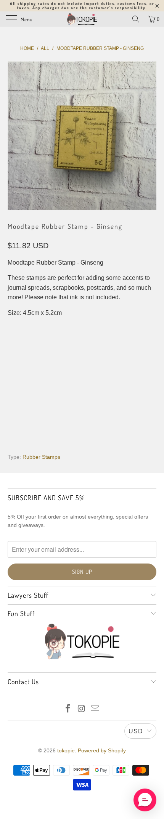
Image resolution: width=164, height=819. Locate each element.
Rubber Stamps (41, 457)
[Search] (136, 19)
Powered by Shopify (102, 750)
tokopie (66, 750)
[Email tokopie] (95, 709)
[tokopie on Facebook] (68, 709)
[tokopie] (82, 19)
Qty (13, 343)
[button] (144, 800)
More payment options (82, 420)
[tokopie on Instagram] (81, 709)
